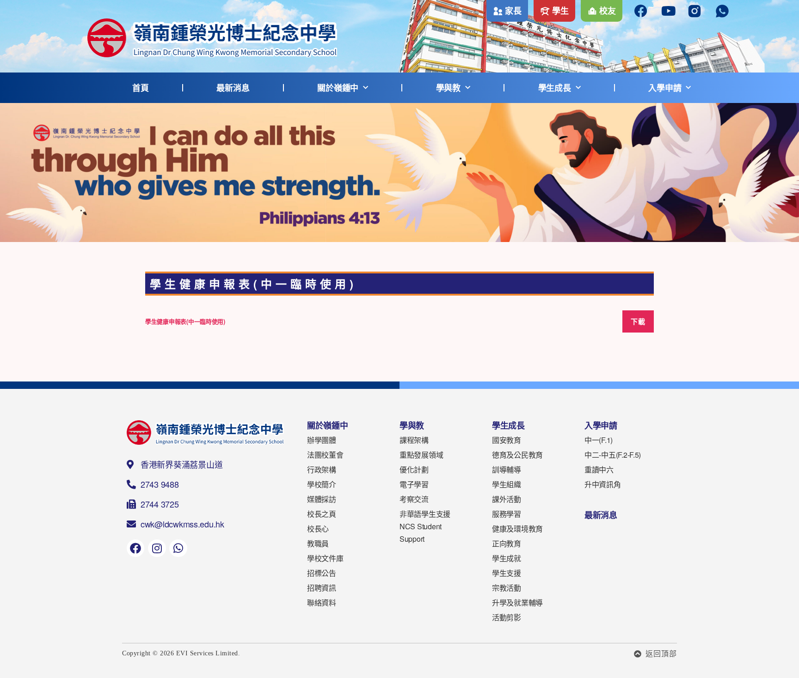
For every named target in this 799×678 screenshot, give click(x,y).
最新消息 (232, 88)
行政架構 (321, 469)
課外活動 (506, 499)
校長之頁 (321, 513)
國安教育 (506, 440)
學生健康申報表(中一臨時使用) (185, 321)
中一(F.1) (598, 440)
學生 (560, 11)
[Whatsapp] (178, 548)
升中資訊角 (602, 484)
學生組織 (506, 484)
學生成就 (506, 558)
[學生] (545, 11)
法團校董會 (325, 454)
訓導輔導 (506, 469)
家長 (513, 11)
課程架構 (414, 440)
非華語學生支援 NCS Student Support (425, 526)
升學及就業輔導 (517, 602)
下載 (638, 321)
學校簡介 (321, 484)
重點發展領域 (421, 454)
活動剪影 (506, 617)
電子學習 (414, 484)
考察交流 (414, 499)
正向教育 (506, 543)
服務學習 (506, 513)
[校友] (592, 11)
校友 (607, 11)
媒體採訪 (321, 499)
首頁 (140, 88)
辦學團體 (321, 440)
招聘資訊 (321, 587)
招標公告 (321, 573)
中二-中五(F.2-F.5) (612, 454)
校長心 (318, 528)
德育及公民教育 (517, 454)
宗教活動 (506, 587)
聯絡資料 (321, 602)
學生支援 (506, 573)
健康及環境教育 (517, 528)
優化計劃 (414, 469)
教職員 (318, 543)
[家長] (498, 11)
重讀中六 (599, 469)
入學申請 (664, 88)
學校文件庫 (325, 558)
